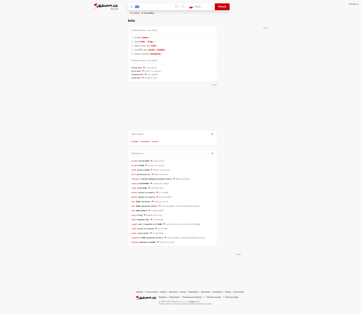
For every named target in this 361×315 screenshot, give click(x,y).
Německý (173, 292)
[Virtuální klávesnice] (183, 6)
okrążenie (155, 54)
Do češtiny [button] (135, 13)
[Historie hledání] (177, 6)
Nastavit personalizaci (192, 297)
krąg (150, 41)
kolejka (161, 50)
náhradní (135, 179)
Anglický (139, 292)
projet (134, 183)
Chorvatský (239, 292)
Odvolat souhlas (214, 297)
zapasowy (135, 237)
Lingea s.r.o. (194, 301)
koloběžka (145, 141)
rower (145, 37)
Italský (163, 292)
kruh (133, 174)
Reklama (163, 297)
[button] (172, 134)
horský (134, 161)
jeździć (134, 197)
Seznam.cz (354, 4)
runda (151, 50)
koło (142, 41)
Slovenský (205, 292)
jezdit (133, 170)
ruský (133, 188)
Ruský (183, 292)
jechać (134, 192)
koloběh (134, 141)
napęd (134, 224)
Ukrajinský (217, 292)
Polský (228, 292)
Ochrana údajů (231, 297)
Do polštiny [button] (149, 13)
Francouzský (151, 292)
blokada (134, 242)
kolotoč (155, 141)
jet (132, 165)
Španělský (193, 292)
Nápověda (174, 297)
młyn (133, 219)
